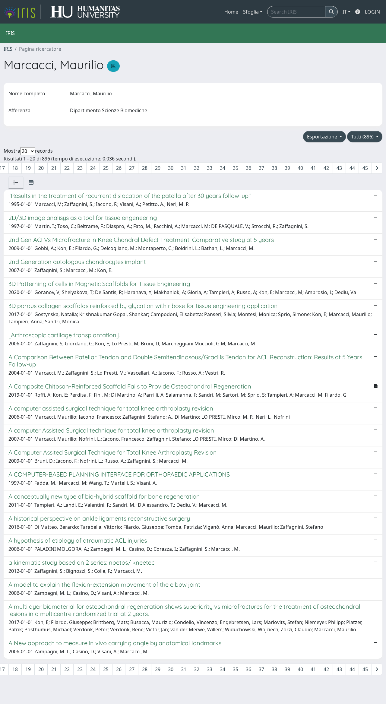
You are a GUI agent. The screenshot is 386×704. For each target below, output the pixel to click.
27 (131, 168)
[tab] (16, 182)
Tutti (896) (363, 136)
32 (196, 168)
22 (67, 168)
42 (326, 168)
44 (352, 168)
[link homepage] (22, 12)
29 (157, 168)
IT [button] (345, 11)
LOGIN (372, 11)
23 (80, 168)
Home (231, 11)
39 (287, 168)
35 (235, 168)
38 (274, 168)
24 (93, 168)
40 (300, 168)
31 (183, 168)
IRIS (8, 49)
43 (339, 168)
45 (365, 168)
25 (106, 168)
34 (222, 168)
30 (170, 168)
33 (209, 168)
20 (41, 168)
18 (15, 168)
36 (248, 168)
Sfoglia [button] (251, 11)
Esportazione (322, 136)
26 (119, 168)
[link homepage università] (85, 12)
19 (28, 168)
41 (313, 168)
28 (144, 168)
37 (261, 168)
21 (54, 168)
